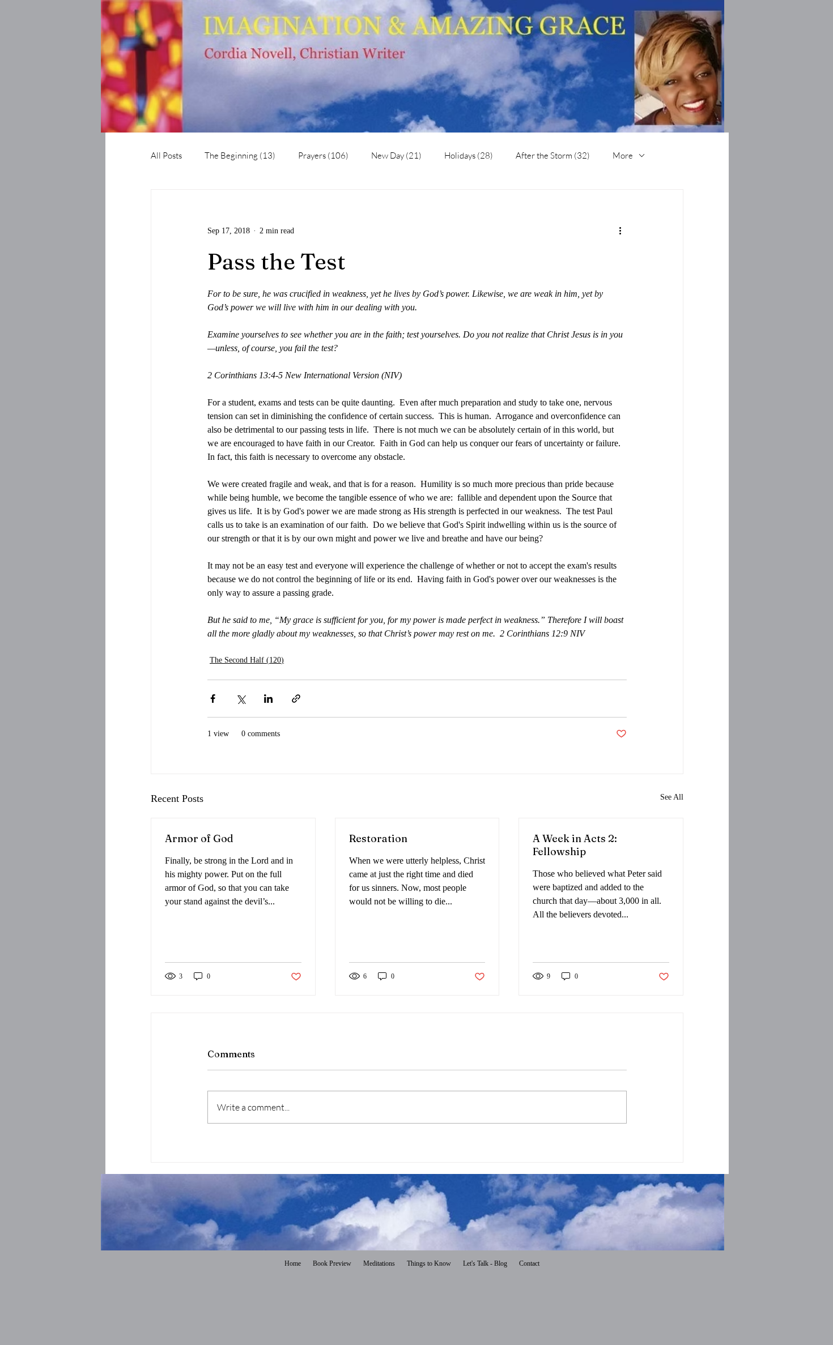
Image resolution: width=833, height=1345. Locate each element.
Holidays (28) (468, 155)
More (623, 155)
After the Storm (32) (553, 155)
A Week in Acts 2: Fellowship (575, 845)
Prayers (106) (323, 155)
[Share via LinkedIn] (268, 698)
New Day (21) (396, 155)
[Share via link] (296, 698)
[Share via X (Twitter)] (240, 698)
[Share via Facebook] (212, 698)
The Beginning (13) (240, 155)
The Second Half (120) (247, 660)
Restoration (378, 838)
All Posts (166, 155)
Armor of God (199, 838)
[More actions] (620, 230)
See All (671, 797)
